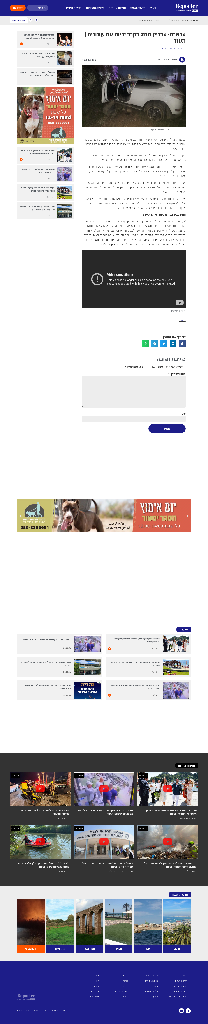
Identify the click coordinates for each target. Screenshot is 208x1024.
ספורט (125, 975)
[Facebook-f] (188, 1010)
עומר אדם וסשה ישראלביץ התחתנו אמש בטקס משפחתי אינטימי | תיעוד (171, 811)
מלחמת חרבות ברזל (178, 996)
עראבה (182, 320)
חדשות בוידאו (73, 7)
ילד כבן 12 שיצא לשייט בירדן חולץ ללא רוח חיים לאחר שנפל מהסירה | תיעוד (43, 864)
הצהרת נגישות (40, 1010)
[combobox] (37, 8)
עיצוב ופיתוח (23, 1010)
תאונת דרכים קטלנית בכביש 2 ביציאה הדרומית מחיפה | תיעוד (43, 811)
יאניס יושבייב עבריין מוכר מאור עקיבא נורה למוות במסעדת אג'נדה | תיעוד (105, 811)
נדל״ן (155, 996)
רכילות (125, 986)
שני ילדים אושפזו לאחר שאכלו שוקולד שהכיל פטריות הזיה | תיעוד (107, 864)
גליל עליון (94, 996)
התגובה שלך (177, 373)
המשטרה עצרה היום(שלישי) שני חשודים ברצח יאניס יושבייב (47, 639)
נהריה (96, 986)
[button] (182, 343)
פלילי (182, 48)
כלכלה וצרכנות (151, 991)
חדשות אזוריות (117, 7)
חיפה (96, 975)
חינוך (155, 986)
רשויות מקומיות (95, 7)
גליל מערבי (167, 48)
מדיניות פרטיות (59, 1010)
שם (184, 413)
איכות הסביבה (151, 975)
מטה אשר (94, 991)
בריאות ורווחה (151, 980)
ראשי (153, 7)
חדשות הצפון (137, 7)
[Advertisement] (134, 465)
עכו (97, 980)
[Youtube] (181, 1010)
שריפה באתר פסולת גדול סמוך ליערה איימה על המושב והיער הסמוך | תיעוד (170, 864)
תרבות (125, 996)
